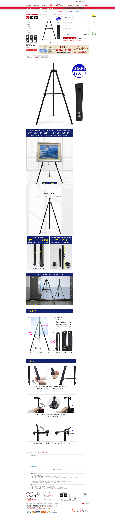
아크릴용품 (28, 22)
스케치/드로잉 (28, 28)
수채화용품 (28, 24)
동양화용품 (28, 26)
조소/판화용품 (28, 30)
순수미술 (48, 14)
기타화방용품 (53, 14)
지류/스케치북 (28, 32)
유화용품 (27, 21)
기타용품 (27, 34)
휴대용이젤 (59, 14)
